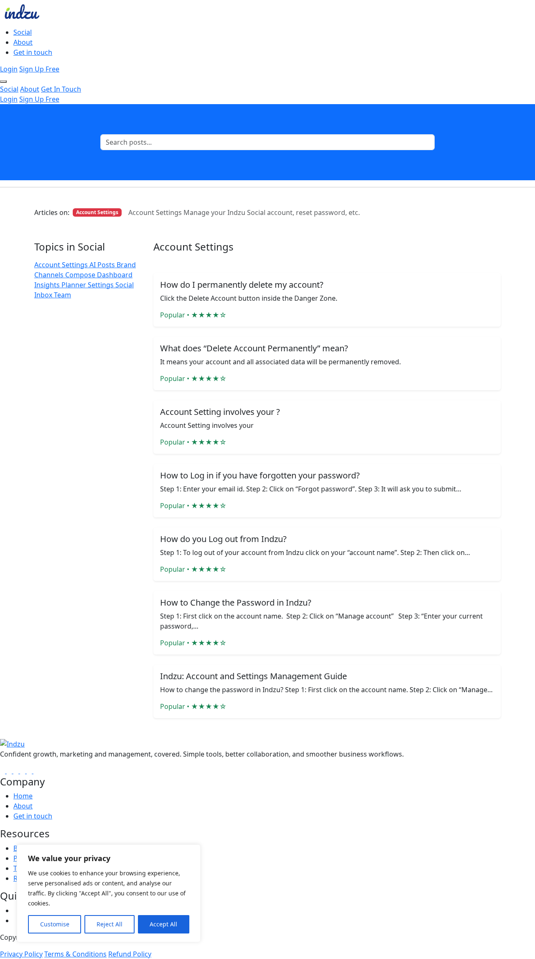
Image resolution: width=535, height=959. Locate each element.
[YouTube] (30, 770)
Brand (126, 264)
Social (22, 32)
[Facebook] (3, 770)
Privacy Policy (21, 954)
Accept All (163, 924)
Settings (101, 284)
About (23, 42)
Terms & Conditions (75, 954)
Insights (47, 284)
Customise (54, 924)
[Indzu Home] (12, 743)
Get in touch (32, 52)
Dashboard (114, 274)
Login (9, 69)
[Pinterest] (35, 770)
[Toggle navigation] (3, 81)
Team (62, 294)
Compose (81, 274)
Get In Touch (61, 89)
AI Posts (103, 264)
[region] (109, 893)
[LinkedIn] (16, 770)
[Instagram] (10, 770)
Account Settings (61, 264)
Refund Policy (129, 954)
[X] (23, 770)
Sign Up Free (39, 69)
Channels (49, 274)
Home (23, 795)
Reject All (109, 924)
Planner (74, 284)
